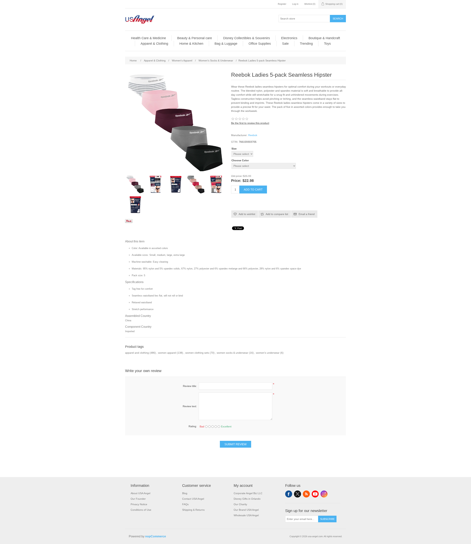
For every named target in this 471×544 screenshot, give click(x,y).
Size (234, 148)
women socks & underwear (232, 352)
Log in (295, 4)
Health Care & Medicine (148, 38)
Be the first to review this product (250, 123)
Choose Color (240, 160)
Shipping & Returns (193, 509)
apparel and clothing (137, 352)
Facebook (288, 493)
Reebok (252, 135)
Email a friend (307, 214)
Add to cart (253, 189)
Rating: (193, 426)
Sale (285, 43)
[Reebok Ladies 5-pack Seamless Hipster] (135, 184)
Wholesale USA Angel (246, 515)
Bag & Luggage (226, 43)
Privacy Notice (139, 504)
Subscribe (327, 519)
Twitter (297, 493)
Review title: (190, 386)
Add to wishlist (247, 214)
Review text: (190, 406)
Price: (236, 181)
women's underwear (267, 352)
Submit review (235, 444)
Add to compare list (277, 214)
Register (282, 4)
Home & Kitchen (191, 43)
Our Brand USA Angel (246, 509)
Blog (184, 493)
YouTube (315, 493)
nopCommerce (155, 536)
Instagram (324, 493)
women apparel (167, 352)
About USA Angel (140, 493)
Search (338, 18)
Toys (327, 43)
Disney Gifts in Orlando (247, 498)
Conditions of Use (141, 509)
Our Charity (240, 504)
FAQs (185, 504)
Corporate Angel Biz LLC (248, 493)
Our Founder (138, 498)
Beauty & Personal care (194, 38)
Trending (306, 43)
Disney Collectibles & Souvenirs (246, 38)
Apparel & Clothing (154, 43)
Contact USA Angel (193, 498)
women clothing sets (197, 352)
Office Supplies (260, 43)
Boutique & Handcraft (324, 38)
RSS (306, 493)
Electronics (289, 38)
